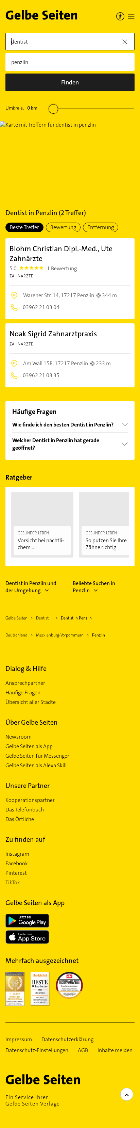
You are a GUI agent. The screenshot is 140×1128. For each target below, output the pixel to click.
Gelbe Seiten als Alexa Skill (36, 765)
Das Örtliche (19, 819)
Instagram (17, 854)
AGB (83, 1050)
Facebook (16, 863)
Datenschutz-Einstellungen (36, 1050)
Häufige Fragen (22, 692)
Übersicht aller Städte (30, 702)
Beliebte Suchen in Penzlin (94, 587)
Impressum (18, 1039)
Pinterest (16, 873)
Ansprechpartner (25, 683)
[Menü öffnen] (131, 16)
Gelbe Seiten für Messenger (37, 756)
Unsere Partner (27, 785)
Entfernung (100, 227)
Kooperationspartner (30, 800)
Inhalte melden (115, 1050)
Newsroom (18, 737)
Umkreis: (21, 108)
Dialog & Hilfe (26, 668)
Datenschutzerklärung (67, 1039)
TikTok (12, 882)
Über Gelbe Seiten (31, 722)
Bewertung (63, 227)
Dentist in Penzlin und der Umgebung (30, 587)
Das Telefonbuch (24, 809)
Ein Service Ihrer (32, 1100)
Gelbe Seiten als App (29, 746)
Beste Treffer (24, 227)
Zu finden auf (25, 839)
